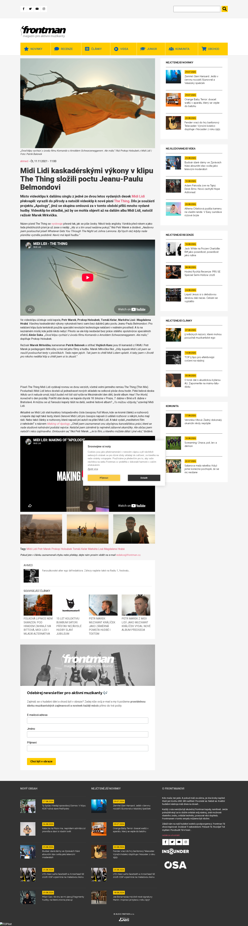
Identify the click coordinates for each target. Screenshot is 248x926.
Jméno (31, 728)
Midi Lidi (138, 196)
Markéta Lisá (95, 549)
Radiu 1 (114, 570)
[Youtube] (37, 9)
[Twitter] (30, 9)
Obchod (213, 49)
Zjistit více (93, 469)
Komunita (182, 49)
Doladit (144, 478)
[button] (41, 529)
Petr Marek (44, 549)
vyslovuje (57, 223)
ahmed (24, 161)
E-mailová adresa (37, 715)
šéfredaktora (76, 570)
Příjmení (32, 742)
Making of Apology (58, 423)
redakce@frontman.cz (128, 555)
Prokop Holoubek (61, 549)
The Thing (121, 201)
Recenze (67, 49)
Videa (124, 49)
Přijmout (104, 478)
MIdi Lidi (31, 549)
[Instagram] (44, 9)
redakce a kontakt (171, 835)
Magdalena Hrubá (114, 549)
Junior (152, 49)
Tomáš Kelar (80, 549)
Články (96, 49)
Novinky (36, 49)
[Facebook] (23, 9)
